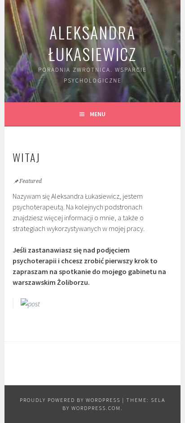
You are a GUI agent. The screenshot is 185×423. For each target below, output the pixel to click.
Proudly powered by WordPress (70, 400)
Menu (98, 114)
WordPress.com (96, 408)
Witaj (26, 157)
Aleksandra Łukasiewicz (92, 42)
